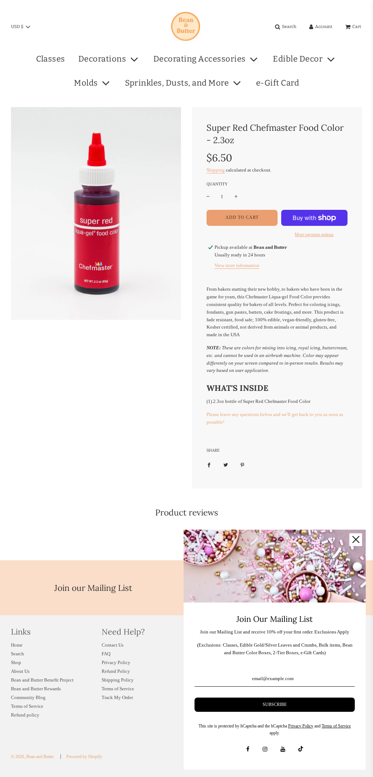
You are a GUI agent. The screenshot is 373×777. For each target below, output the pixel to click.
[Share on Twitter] (225, 464)
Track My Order (117, 697)
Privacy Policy (116, 662)
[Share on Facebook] (209, 464)
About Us (20, 671)
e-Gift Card (277, 83)
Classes (50, 59)
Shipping (216, 170)
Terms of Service (27, 706)
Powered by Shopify (84, 756)
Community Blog (28, 697)
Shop (16, 662)
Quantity (217, 184)
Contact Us (112, 645)
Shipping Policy (118, 680)
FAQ (106, 653)
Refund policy (25, 715)
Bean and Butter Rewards (36, 688)
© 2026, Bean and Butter (32, 756)
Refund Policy (116, 671)
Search (17, 653)
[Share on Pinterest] (242, 464)
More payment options (314, 234)
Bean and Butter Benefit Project (42, 680)
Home (17, 645)
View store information (237, 265)
